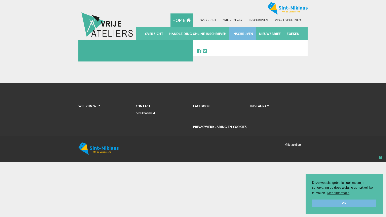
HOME (179, 20)
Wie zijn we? (232, 20)
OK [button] (344, 203)
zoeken (292, 33)
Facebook (201, 106)
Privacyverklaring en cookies (220, 126)
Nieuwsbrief (270, 33)
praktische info (288, 20)
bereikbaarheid (145, 113)
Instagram (259, 106)
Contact (143, 106)
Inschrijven (258, 20)
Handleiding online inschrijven (198, 33)
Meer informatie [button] (338, 193)
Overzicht (208, 20)
